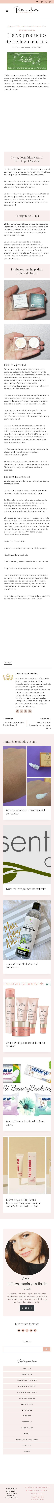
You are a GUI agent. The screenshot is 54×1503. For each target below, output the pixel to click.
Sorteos (27, 1446)
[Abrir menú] (7, 11)
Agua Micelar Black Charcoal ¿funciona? (22, 966)
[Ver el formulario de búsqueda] (37, 1)
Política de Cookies (37, 1490)
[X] (45, 1)
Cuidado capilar (27, 1386)
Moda (27, 1434)
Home (10, 26)
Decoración (27, 1404)
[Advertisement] (27, 121)
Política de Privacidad (37, 1498)
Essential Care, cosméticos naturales (26, 889)
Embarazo (27, 1410)
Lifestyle (27, 1422)
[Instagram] (49, 1)
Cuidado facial (27, 30)
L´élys (8, 663)
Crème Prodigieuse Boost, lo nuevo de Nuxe (25, 1044)
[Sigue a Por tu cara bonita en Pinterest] (30, 711)
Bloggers (27, 1374)
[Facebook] (41, 1)
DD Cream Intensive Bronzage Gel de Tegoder (25, 812)
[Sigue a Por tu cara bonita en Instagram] (25, 711)
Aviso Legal (37, 1494)
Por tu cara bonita (23, 47)
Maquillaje (27, 1428)
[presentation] (27, 776)
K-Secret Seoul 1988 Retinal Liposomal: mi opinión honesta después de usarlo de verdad (23, 1203)
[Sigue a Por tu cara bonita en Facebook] (17, 711)
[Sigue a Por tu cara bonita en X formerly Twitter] (21, 711)
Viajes (27, 1451)
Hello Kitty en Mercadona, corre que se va (40, 723)
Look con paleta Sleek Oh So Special (14, 722)
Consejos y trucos (27, 1380)
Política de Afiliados (37, 1487)
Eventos (27, 1416)
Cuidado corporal (27, 1392)
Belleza (27, 1368)
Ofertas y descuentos (27, 1440)
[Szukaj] (46, 1349)
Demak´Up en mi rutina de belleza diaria (25, 1123)
